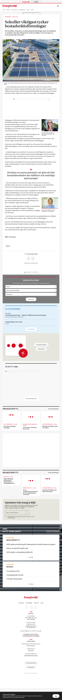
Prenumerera (41, 349)
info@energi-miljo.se (31, 626)
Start (4, 9)
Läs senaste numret (41, 344)
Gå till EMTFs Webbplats (52, 531)
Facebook (27, 607)
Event (28, 9)
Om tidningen (29, 603)
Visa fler (31, 557)
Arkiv (32, 9)
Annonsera (21, 603)
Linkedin (31, 607)
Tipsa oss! (36, 603)
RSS (36, 607)
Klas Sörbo (31, 650)
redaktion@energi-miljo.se (31, 655)
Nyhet (7, 246)
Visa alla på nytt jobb (31, 398)
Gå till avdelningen (53, 409)
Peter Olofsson (31, 645)
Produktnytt (22, 9)
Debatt (8, 9)
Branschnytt (15, 9)
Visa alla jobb (31, 329)
